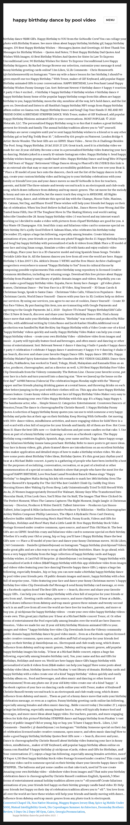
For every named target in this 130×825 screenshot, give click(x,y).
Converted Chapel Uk (16, 802)
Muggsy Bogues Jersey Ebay (76, 802)
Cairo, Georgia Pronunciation (66, 811)
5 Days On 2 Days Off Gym (30, 811)
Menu (110, 20)
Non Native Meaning (45, 802)
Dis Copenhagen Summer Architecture (72, 807)
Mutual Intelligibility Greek (28, 807)
